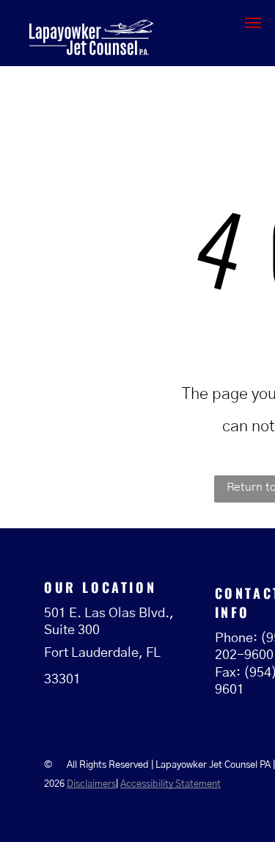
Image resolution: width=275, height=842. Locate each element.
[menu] (253, 22)
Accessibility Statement (170, 784)
